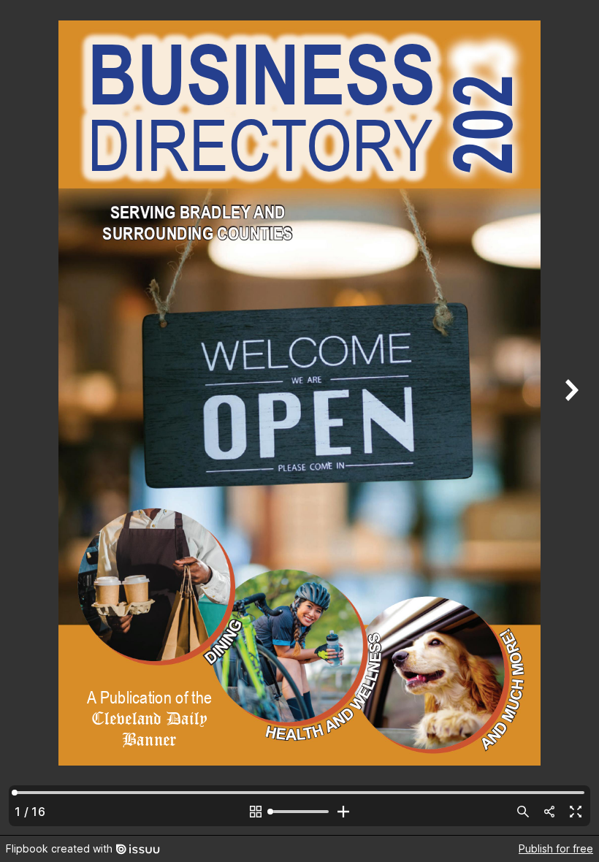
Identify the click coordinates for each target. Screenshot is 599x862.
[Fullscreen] (575, 811)
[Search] (523, 811)
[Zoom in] (343, 811)
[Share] (549, 811)
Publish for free (556, 848)
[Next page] (570, 417)
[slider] (299, 811)
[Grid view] (255, 811)
